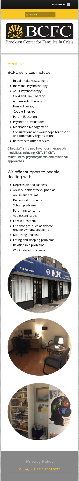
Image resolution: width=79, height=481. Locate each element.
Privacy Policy (40, 461)
